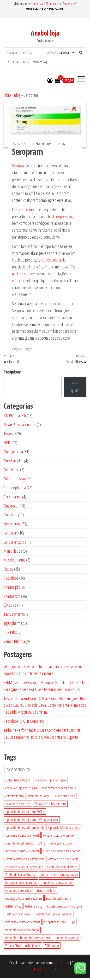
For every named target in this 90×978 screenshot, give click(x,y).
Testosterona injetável (18, 914)
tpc (73, 921)
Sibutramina (53, 3)
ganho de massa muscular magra (59, 874)
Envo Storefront (45, 970)
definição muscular (60, 843)
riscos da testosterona (59, 898)
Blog (17, 95)
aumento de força (38, 795)
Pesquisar (12, 372)
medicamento (28, 209)
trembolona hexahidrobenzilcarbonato (28, 937)
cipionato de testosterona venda (24, 827)
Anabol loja (45, 32)
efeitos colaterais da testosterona (24, 858)
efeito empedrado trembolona (61, 851)
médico (17, 280)
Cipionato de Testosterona (50, 803)
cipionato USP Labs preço (63, 827)
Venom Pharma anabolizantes (22, 945)
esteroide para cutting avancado (24, 866)
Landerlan (38, 3)
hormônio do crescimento (56, 882)
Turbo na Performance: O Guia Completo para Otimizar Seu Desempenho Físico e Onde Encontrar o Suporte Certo (42, 737)
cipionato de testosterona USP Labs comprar (31, 819)
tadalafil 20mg (13, 906)
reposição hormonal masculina (23, 898)
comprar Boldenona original (22, 835)
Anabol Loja (44, 144)
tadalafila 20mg (33, 906)
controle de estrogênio (19, 843)
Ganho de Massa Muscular (20, 874)
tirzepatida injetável (55, 921)
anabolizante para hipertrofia (59, 788)
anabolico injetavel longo (50, 780)
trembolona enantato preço (22, 929)
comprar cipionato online (58, 835)
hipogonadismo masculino (21, 882)
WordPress (61, 963)
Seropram (19, 166)
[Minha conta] (50, 80)
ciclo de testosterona (17, 803)
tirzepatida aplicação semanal (22, 921)
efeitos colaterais (53, 260)
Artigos (28, 349)
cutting (41, 843)
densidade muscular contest (22, 851)
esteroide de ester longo (63, 858)
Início (7, 95)
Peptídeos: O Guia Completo (24, 721)
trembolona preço (67, 937)
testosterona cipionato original (64, 906)
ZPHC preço (51, 945)
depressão (64, 216)
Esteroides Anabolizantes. (62, 866)
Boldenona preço (64, 795)
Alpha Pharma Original (18, 780)
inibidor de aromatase (18, 890)
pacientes (19, 274)
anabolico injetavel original (21, 788)
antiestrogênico (14, 795)
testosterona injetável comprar (54, 914)
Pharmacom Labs (45, 890)
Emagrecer (69, 3)
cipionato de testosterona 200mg (24, 811)
